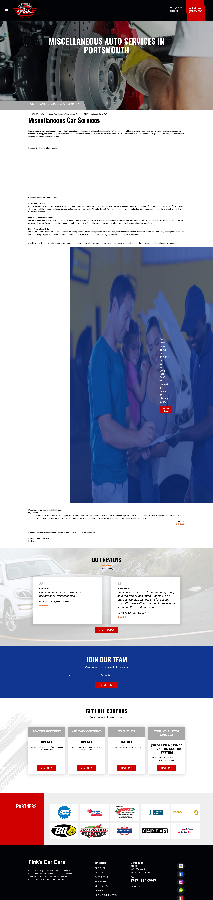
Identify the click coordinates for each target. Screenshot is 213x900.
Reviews (31, 541)
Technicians (106, 675)
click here (106, 685)
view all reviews (106, 630)
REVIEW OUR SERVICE (106, 895)
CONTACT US (101, 886)
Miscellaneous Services (37, 510)
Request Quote (166, 409)
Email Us (135, 886)
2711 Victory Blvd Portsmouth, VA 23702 (55, 104)
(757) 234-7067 (195, 11)
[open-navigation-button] (6, 10)
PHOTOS (99, 872)
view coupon (46, 767)
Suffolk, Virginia (57, 510)
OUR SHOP (100, 868)
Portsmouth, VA (45, 589)
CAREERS (99, 890)
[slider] (180, 524)
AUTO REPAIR (101, 877)
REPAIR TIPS (101, 881)
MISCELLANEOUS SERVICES (95, 114)
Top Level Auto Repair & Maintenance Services (64, 114)
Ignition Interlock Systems (38, 538)
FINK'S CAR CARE (37, 114)
